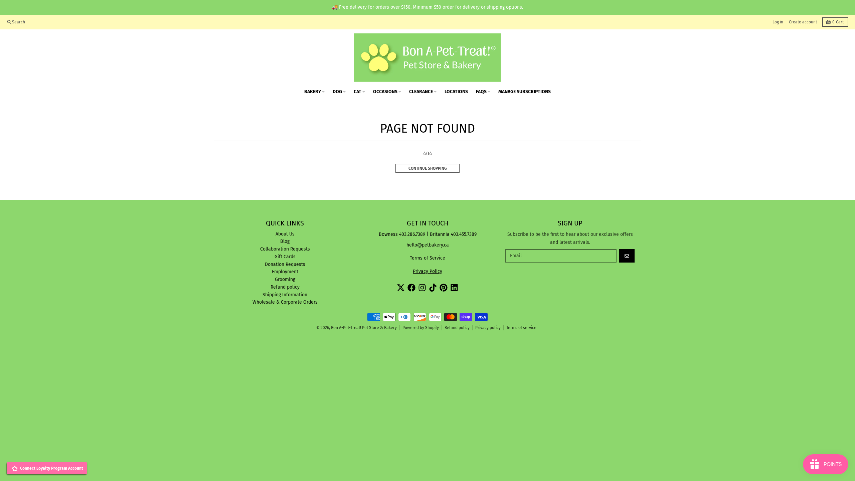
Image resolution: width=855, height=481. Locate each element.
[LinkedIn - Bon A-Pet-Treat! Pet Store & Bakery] (454, 288)
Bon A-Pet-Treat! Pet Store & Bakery (364, 327)
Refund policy (457, 327)
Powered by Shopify (420, 327)
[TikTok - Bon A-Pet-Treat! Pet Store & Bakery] (433, 288)
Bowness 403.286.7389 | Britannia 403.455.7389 (428, 234)
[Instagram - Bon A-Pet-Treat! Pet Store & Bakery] (422, 288)
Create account (803, 22)
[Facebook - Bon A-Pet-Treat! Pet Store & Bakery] (411, 288)
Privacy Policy (427, 271)
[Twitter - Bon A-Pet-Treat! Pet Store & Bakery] (401, 288)
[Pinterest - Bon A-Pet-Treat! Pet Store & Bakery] (444, 288)
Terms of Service (427, 258)
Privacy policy (488, 327)
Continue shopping (427, 168)
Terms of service (521, 327)
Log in (778, 22)
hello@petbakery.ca (427, 245)
